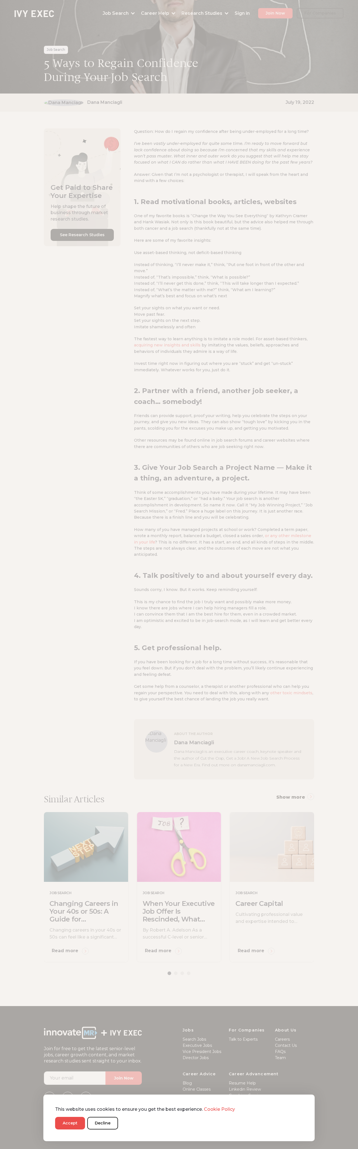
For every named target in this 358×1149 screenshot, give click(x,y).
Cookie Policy (219, 1109)
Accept (70, 1123)
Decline (102, 1123)
